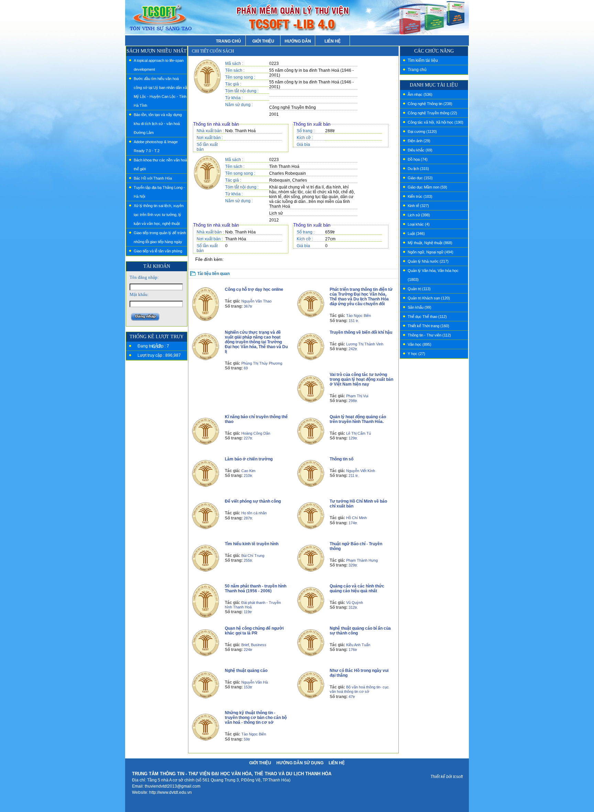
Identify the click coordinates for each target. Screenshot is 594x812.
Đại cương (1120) (422, 131)
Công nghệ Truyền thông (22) (432, 113)
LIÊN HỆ (332, 41)
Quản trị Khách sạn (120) (429, 298)
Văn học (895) (419, 344)
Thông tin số (341, 459)
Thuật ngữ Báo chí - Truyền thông (356, 546)
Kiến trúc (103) (420, 196)
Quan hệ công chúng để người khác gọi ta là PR (254, 631)
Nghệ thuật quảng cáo (246, 670)
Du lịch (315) (418, 169)
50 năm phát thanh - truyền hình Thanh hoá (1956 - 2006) (255, 588)
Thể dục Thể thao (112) (427, 316)
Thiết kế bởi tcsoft (446, 776)
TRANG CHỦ (228, 41)
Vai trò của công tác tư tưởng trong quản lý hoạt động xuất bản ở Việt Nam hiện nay (361, 379)
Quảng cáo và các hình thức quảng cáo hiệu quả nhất (357, 588)
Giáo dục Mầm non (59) (427, 187)
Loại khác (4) (419, 224)
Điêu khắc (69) (420, 150)
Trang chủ (417, 69)
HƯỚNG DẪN (298, 41)
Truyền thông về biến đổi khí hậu (361, 332)
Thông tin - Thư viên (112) (429, 335)
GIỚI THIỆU (263, 41)
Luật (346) (416, 233)
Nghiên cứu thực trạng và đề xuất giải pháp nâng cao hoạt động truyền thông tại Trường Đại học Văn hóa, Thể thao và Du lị (256, 342)
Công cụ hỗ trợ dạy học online (254, 289)
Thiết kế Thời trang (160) (428, 326)
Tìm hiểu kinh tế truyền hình (251, 543)
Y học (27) (416, 354)
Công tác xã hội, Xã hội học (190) (435, 122)
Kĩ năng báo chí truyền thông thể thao (256, 419)
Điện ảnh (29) (419, 141)
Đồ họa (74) (418, 159)
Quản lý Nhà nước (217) (428, 261)
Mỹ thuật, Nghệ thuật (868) (430, 243)
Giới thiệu (260, 762)
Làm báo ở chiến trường (249, 459)
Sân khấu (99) (419, 307)
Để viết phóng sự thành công (253, 501)
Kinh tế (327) (418, 206)
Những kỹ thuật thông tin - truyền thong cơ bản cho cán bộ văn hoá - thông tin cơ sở (256, 717)
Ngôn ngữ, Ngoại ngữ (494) (430, 252)
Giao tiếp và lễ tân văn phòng (158, 251)
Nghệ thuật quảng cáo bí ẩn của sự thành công (360, 631)
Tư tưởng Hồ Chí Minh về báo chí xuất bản (358, 503)
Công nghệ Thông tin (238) (430, 104)
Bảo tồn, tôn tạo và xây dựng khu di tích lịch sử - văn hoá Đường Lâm (158, 124)
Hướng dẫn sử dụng (299, 762)
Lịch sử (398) (419, 215)
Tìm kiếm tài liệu (423, 60)
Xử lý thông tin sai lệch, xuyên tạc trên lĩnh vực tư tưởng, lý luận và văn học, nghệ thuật (159, 215)
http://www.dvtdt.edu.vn (170, 792)
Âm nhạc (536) (420, 94)
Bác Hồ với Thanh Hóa (153, 178)
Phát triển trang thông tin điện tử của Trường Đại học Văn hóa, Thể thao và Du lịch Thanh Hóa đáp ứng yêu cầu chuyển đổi (361, 296)
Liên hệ (337, 762)
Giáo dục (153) (420, 178)
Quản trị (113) (419, 289)
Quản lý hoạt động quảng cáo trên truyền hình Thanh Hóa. (358, 419)
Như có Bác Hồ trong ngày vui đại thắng (359, 673)
